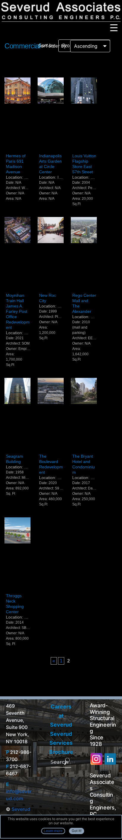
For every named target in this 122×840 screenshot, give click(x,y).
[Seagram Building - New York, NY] (17, 415)
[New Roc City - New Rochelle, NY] (51, 254)
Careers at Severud (61, 715)
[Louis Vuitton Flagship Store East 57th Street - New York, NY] (84, 114)
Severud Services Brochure (61, 743)
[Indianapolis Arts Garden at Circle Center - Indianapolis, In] (51, 114)
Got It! (76, 830)
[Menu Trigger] (114, 27)
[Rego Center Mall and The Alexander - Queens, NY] (84, 254)
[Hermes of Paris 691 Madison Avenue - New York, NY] (17, 114)
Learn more (53, 830)
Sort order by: (52, 46)
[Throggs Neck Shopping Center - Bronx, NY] (17, 554)
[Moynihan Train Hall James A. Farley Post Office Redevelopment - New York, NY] (17, 254)
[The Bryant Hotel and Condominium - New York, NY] (84, 415)
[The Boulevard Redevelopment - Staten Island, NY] (51, 415)
